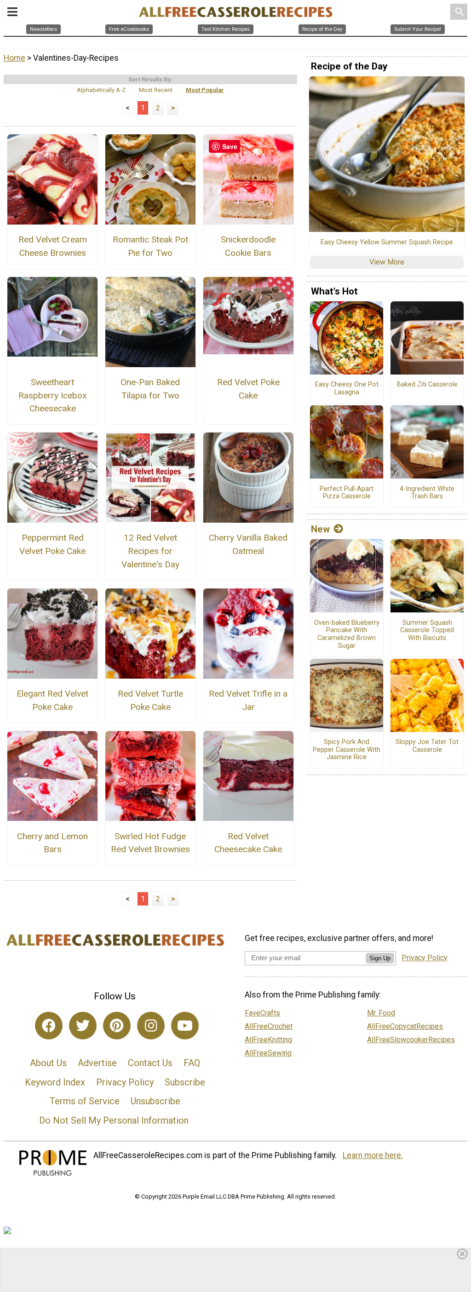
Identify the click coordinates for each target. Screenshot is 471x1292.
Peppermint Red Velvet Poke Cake (52, 544)
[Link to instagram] (151, 1025)
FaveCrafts (262, 1013)
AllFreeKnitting (268, 1039)
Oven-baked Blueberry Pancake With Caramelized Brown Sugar (346, 634)
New (320, 529)
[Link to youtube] (185, 1025)
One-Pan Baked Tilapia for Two (150, 389)
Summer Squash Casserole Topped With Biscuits (427, 630)
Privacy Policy (125, 1082)
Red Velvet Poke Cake (248, 389)
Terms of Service (85, 1101)
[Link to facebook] (49, 1025)
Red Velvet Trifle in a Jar (248, 700)
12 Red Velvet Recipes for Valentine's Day (150, 551)
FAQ (192, 1062)
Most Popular (205, 90)
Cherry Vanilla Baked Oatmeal (248, 544)
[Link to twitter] (83, 1025)
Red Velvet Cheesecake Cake (248, 843)
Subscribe (185, 1082)
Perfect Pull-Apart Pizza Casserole (346, 493)
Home (14, 58)
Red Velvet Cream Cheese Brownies (52, 246)
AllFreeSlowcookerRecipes (411, 1039)
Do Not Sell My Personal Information (114, 1120)
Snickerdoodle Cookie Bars (248, 246)
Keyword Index (55, 1082)
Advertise (97, 1062)
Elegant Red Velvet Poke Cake (52, 700)
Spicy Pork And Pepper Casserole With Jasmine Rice (346, 749)
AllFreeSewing (268, 1053)
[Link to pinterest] (117, 1025)
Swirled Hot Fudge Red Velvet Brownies (150, 843)
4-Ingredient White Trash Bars (427, 493)
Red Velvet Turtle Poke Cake (150, 700)
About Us (48, 1062)
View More (386, 262)
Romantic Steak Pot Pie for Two (150, 246)
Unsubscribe (155, 1101)
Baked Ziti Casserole (427, 384)
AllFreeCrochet (269, 1026)
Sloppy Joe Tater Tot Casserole (427, 746)
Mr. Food (381, 1013)
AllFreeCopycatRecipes (405, 1026)
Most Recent (155, 90)
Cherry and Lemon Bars (52, 843)
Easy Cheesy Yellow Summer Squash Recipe (387, 242)
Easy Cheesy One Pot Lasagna (347, 388)
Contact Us (150, 1062)
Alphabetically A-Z (101, 90)
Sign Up (380, 958)
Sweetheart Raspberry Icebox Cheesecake (52, 395)
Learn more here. (373, 1155)
